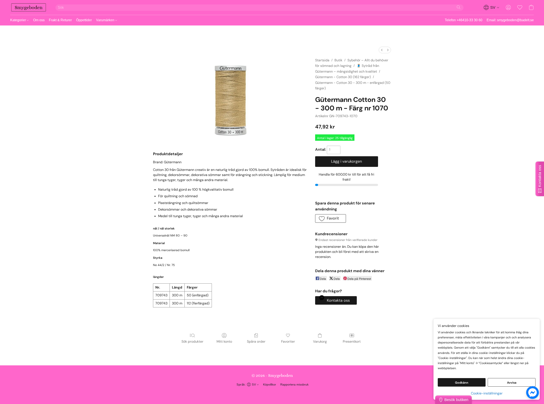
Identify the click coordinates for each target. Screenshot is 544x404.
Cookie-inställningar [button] (487, 393)
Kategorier (18, 20)
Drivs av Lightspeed (272, 392)
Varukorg (320, 341)
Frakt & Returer (60, 20)
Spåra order (256, 341)
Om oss (39, 20)
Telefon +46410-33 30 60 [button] (463, 20)
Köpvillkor (269, 384)
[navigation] (491, 7)
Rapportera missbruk (294, 384)
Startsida (322, 60)
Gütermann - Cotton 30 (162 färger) (343, 77)
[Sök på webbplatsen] (458, 7)
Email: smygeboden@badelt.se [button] (510, 20)
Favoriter (288, 341)
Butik (338, 60)
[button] (28, 7)
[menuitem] (382, 50)
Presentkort (352, 341)
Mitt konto (224, 341)
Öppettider (84, 20)
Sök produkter (192, 341)
